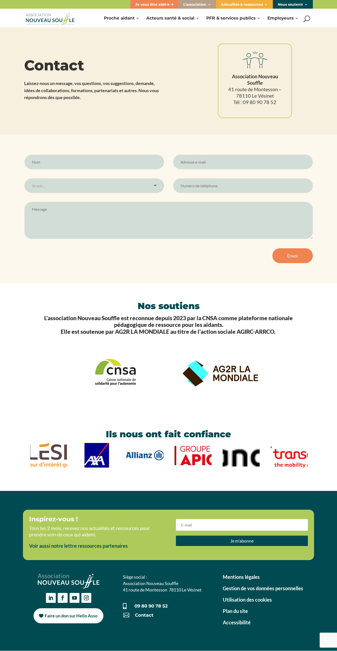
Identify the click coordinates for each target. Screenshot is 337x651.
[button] (242, 541)
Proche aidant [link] (119, 18)
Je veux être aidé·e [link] (152, 4)
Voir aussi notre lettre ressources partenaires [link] (78, 546)
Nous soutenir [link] (290, 4)
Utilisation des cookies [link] (247, 600)
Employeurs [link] (280, 18)
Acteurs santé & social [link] (170, 18)
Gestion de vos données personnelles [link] (263, 588)
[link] (50, 18)
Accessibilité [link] (237, 622)
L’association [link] (194, 4)
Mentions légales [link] (241, 577)
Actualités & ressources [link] (242, 4)
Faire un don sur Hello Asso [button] (71, 615)
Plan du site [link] (235, 611)
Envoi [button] (292, 255)
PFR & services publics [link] (231, 18)
